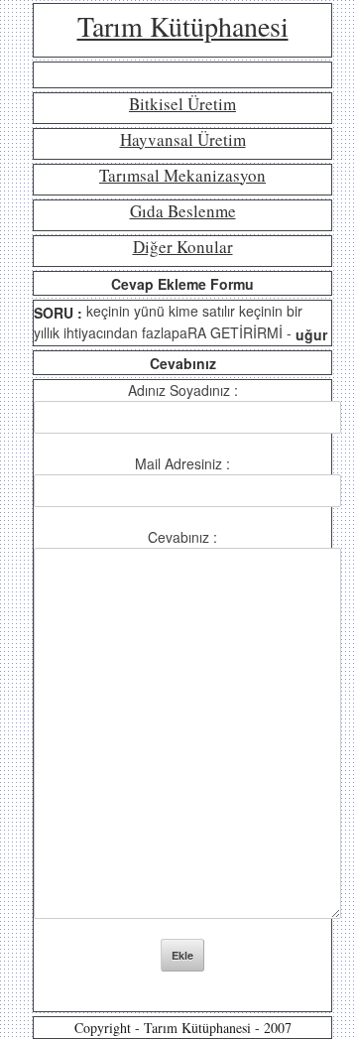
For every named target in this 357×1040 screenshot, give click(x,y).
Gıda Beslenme (183, 210)
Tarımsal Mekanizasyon (182, 175)
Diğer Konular (183, 246)
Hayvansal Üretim (183, 139)
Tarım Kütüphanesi (183, 26)
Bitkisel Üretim (182, 103)
